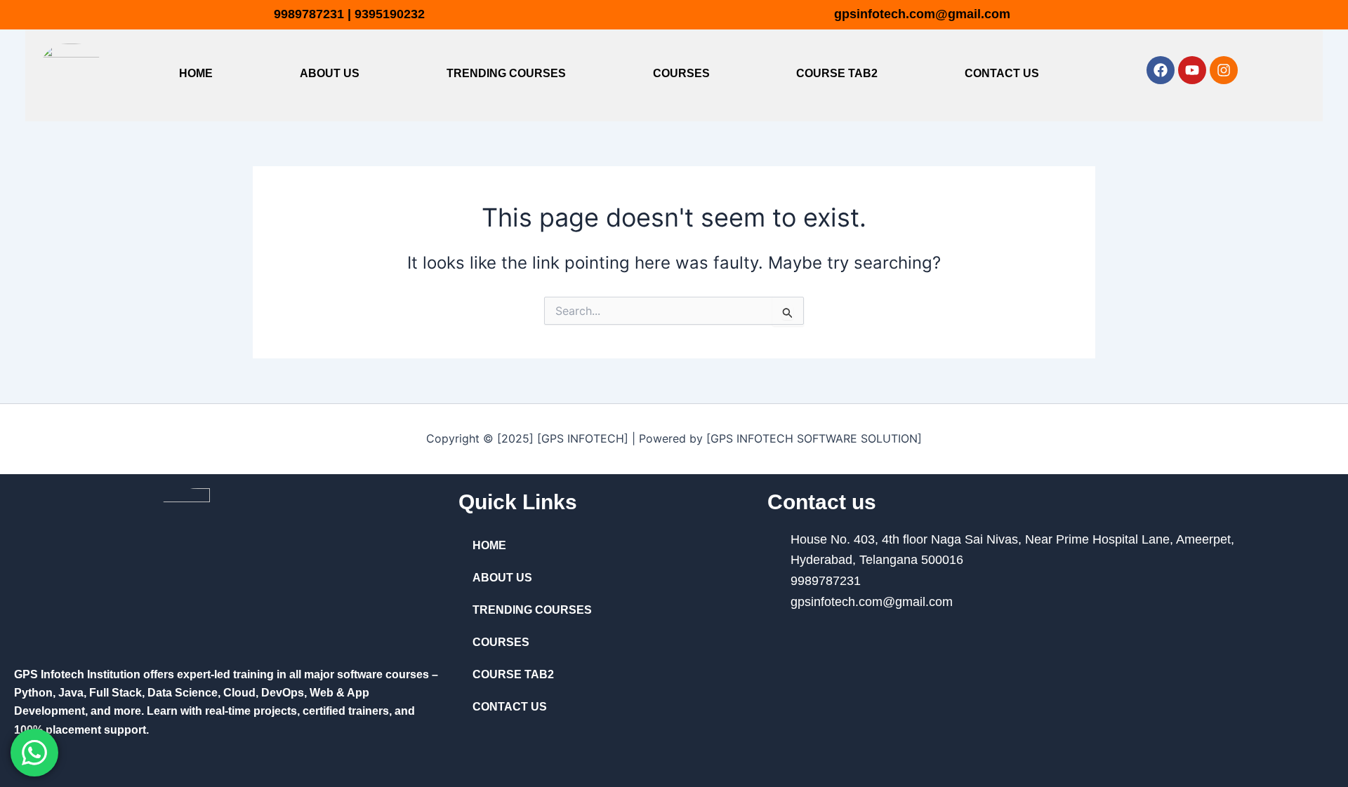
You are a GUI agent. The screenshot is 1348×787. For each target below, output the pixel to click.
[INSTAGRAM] (981, 649)
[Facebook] (796, 649)
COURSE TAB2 (837, 73)
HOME (196, 73)
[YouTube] (920, 649)
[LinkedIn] (858, 649)
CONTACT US (1002, 73)
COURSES (681, 73)
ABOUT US (329, 73)
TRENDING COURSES (506, 73)
